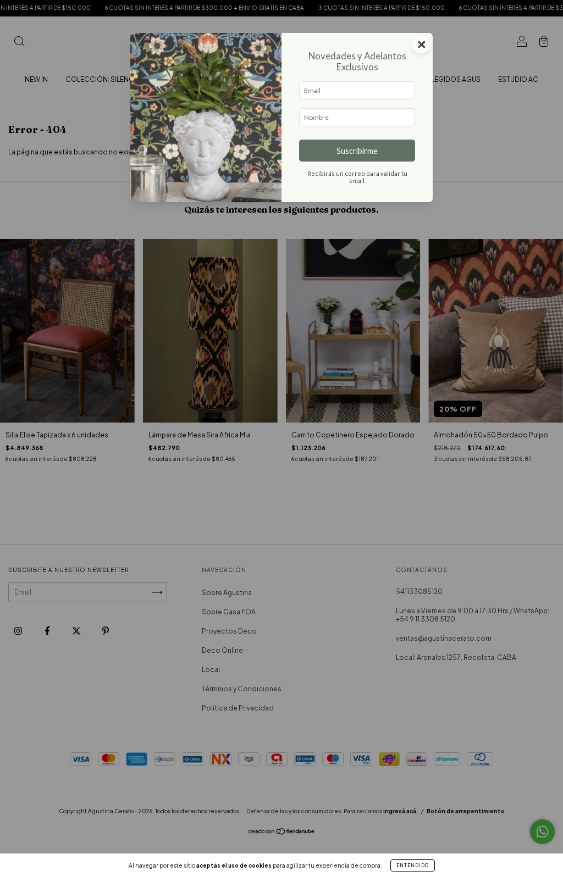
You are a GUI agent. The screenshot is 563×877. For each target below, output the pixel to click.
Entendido (412, 865)
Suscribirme (357, 151)
